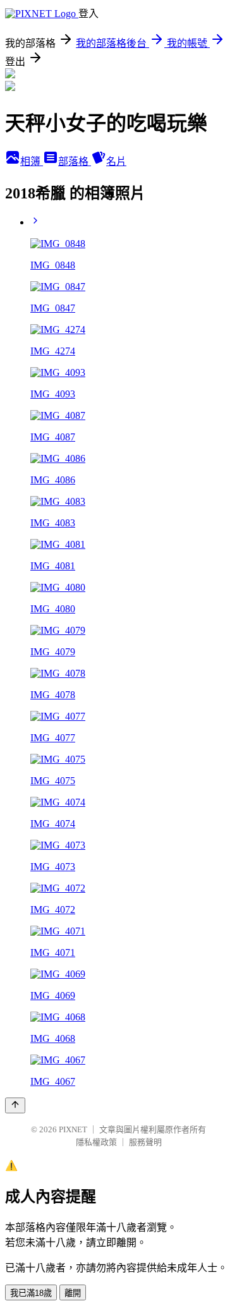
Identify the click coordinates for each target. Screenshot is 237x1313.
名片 (116, 161)
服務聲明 (145, 1142)
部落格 (74, 161)
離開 (72, 1293)
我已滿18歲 (31, 1293)
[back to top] (15, 1105)
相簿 (31, 161)
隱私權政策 (96, 1142)
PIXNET (73, 1129)
